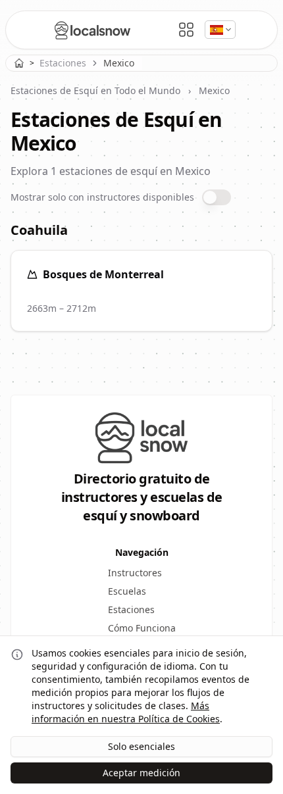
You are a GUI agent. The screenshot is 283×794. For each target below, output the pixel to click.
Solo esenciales (141, 746)
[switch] (216, 197)
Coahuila (39, 230)
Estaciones (62, 63)
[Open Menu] (186, 29)
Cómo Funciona (142, 628)
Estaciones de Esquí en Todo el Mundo (95, 90)
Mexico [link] (118, 63)
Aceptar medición (141, 772)
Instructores (135, 572)
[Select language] (220, 29)
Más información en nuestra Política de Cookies (126, 712)
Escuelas (127, 591)
